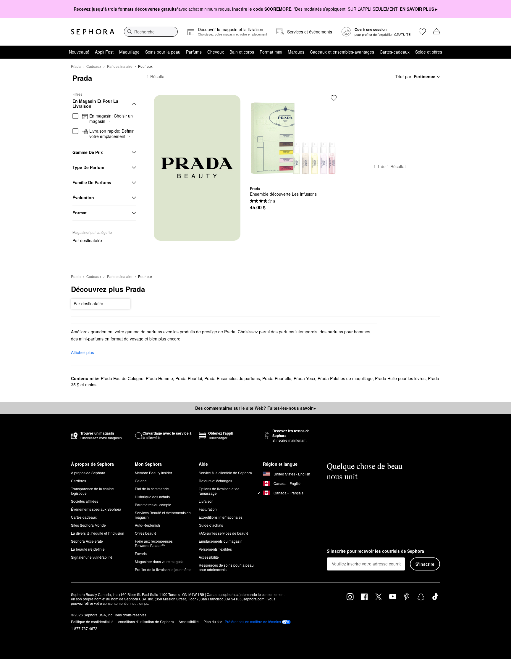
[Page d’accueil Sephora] (92, 31)
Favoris (141, 553)
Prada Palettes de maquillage (345, 378)
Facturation (208, 509)
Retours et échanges (215, 480)
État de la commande (152, 488)
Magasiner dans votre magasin (160, 561)
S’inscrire (424, 564)
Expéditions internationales (220, 517)
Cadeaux (93, 66)
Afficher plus (82, 352)
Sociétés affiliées (84, 501)
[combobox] (151, 32)
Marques (296, 52)
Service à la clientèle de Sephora (225, 472)
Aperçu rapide (293, 177)
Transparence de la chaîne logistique (92, 491)
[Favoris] (422, 31)
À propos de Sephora (88, 472)
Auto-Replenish (147, 525)
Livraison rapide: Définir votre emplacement (111, 133)
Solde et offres (428, 52)
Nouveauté (79, 52)
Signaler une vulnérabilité (91, 557)
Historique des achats (152, 496)
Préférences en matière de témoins (253, 621)
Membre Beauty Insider (153, 472)
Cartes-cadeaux (395, 52)
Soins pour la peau (162, 52)
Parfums (194, 52)
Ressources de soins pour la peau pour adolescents (226, 567)
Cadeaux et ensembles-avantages (342, 52)
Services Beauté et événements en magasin (163, 515)
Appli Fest (104, 52)
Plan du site (212, 621)
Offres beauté (145, 533)
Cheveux (215, 52)
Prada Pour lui (188, 378)
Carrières (78, 480)
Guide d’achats (211, 525)
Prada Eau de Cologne (122, 378)
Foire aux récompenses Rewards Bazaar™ (154, 543)
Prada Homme (159, 378)
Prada (76, 66)
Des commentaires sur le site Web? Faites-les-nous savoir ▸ (255, 408)
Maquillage (129, 52)
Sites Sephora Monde (88, 525)
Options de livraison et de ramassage (219, 491)
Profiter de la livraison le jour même (163, 569)
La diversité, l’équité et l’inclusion (97, 533)
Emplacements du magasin (220, 541)
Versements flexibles (215, 549)
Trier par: (415, 76)
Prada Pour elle (276, 378)
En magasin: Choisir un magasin (111, 118)
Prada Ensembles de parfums (232, 378)
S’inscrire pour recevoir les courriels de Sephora (375, 551)
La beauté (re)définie (88, 549)
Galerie (141, 480)
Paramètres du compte (153, 504)
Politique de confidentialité (92, 621)
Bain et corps (241, 52)
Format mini (271, 52)
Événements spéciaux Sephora (96, 509)
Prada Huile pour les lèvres (400, 378)
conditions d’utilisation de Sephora (146, 621)
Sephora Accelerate (87, 541)
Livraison (206, 501)
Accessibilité (209, 557)
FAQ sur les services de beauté (223, 533)
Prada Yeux (304, 378)
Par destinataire (119, 66)
